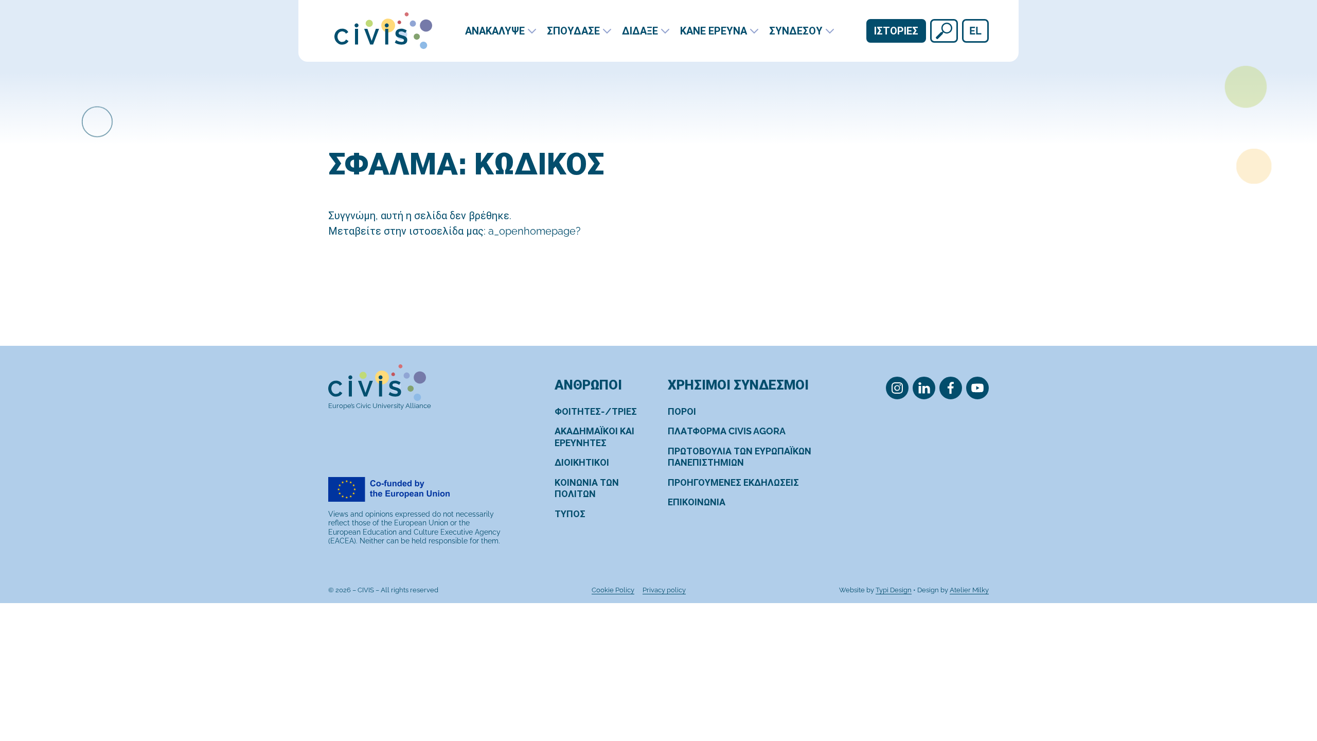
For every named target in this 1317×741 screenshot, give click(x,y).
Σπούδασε (573, 31)
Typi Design (894, 590)
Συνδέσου (796, 31)
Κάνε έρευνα (713, 31)
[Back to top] (1290, 691)
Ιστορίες (896, 31)
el (975, 31)
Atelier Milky (969, 590)
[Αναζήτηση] (944, 31)
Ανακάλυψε (495, 31)
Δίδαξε (640, 31)
